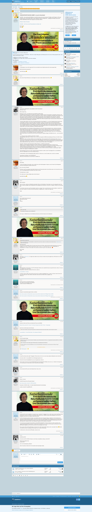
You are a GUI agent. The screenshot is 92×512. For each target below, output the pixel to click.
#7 (62, 196)
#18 (62, 377)
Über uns (54, 496)
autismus (25, 8)
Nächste (17, 11)
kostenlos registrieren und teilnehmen (23, 62)
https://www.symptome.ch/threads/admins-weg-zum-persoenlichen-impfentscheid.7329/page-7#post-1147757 (36, 295)
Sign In (67, 35)
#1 (62, 13)
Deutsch (18, 496)
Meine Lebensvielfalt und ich (70, 63)
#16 (62, 354)
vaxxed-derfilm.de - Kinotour (24, 271)
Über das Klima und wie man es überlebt (72, 56)
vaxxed (38, 8)
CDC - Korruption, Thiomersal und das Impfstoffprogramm (25, 471)
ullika (60, 472)
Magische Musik (68, 53)
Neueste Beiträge (67, 51)
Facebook (28, 21)
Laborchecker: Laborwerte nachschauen (72, 66)
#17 (62, 367)
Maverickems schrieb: (24, 240)
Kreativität (67, 61)
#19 (62, 412)
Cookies (14, 496)
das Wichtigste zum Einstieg (22, 61)
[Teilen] (61, 13)
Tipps (77, 496)
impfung (31, 8)
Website (21, 21)
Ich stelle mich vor (68, 65)
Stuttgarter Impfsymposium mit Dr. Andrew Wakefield (24, 468)
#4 (62, 107)
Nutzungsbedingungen (63, 496)
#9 (62, 238)
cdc (28, 8)
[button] (31, 1)
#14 (62, 321)
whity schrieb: (23, 209)
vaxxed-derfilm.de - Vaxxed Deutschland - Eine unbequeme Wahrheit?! (31, 332)
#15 (62, 336)
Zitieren (62, 29)
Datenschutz (69, 496)
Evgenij (14, 8)
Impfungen (22, 469)
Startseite (27, 1)
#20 (62, 435)
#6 (62, 180)
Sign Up (74, 35)
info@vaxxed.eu (26, 256)
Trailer (24, 21)
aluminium (21, 8)
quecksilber (34, 8)
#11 (62, 265)
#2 (62, 65)
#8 (62, 207)
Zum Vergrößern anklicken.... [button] (41, 347)
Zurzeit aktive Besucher (68, 39)
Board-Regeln (74, 496)
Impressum (57, 496)
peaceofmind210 (76, 76)
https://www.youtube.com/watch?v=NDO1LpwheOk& (28, 383)
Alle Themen (68, 55)
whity (60, 469)
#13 (62, 290)
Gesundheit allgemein (69, 68)
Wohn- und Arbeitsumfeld (70, 58)
